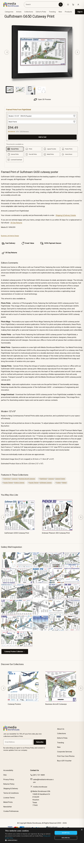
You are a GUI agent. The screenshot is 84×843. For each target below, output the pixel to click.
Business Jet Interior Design (10, 236)
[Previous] (6, 52)
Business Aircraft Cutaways (27, 478)
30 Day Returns (16, 223)
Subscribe (39, 742)
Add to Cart (42, 137)
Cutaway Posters (60, 478)
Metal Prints (8, 802)
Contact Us (34, 770)
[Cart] (73, 4)
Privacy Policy (8, 779)
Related (64, 482)
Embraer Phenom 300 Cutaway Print (56, 533)
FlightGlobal (6, 478)
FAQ (5, 775)
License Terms (9, 798)
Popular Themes (8, 482)
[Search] (61, 4)
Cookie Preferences (11, 811)
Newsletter (7, 807)
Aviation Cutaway (19, 482)
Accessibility (8, 770)
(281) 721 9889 (38, 775)
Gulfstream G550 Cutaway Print (16, 533)
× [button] (81, 830)
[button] (28, 840)
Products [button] (68, 12)
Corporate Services (64, 752)
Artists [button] (18, 12)
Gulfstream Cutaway (46, 482)
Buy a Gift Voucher (64, 761)
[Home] (12, 4)
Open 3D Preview (44, 99)
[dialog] (42, 835)
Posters (58, 482)
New (60, 12)
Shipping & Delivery (10, 788)
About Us (60, 729)
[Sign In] (78, 4)
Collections (28, 12)
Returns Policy (8, 784)
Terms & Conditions (11, 793)
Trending (52, 12)
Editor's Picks (41, 12)
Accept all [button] (66, 833)
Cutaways (15, 478)
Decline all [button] (66, 838)
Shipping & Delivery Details (66, 215)
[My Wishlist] (68, 4)
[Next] (77, 52)
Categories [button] (9, 12)
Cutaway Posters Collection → (14, 651)
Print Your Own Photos (65, 756)
